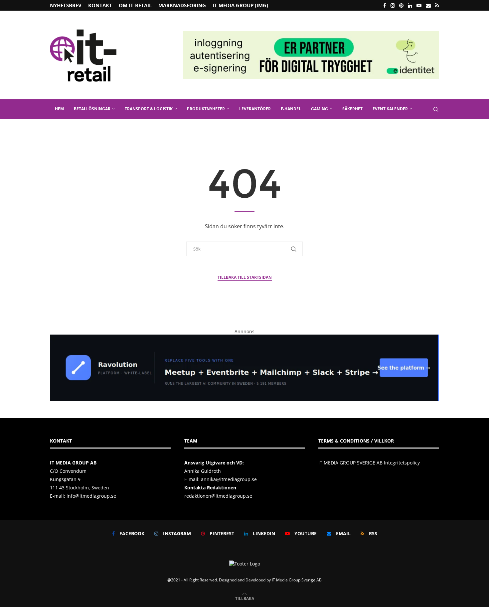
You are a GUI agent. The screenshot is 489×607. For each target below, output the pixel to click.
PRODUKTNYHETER (206, 109)
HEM (59, 109)
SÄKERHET (352, 109)
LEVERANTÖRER (255, 109)
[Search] (435, 109)
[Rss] (437, 5)
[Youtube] (418, 5)
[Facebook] (384, 5)
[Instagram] (393, 5)
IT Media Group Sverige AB (297, 580)
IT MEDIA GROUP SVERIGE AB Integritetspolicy (369, 462)
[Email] (428, 5)
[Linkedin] (410, 5)
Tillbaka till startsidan (245, 277)
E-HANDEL (291, 109)
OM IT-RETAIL (135, 5)
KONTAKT (100, 5)
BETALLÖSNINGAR (92, 109)
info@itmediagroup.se (91, 496)
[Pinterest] (401, 5)
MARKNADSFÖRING (182, 5)
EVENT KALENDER (390, 109)
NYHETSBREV (66, 5)
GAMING (319, 109)
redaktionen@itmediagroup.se (218, 496)
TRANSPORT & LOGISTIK (149, 109)
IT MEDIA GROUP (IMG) (240, 5)
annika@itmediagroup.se (229, 479)
